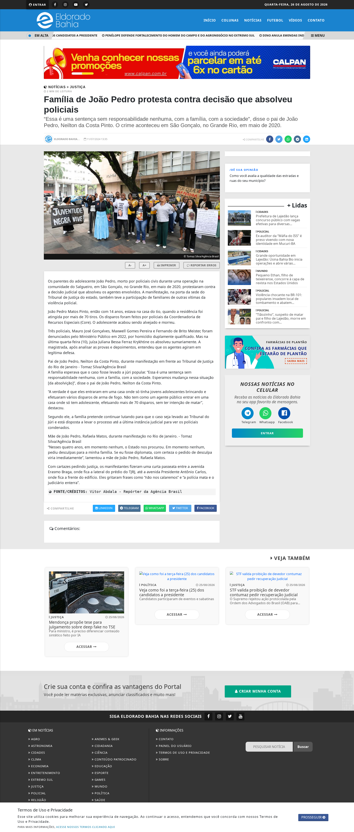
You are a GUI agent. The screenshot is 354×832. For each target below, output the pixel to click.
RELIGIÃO (38, 800)
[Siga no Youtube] (76, 4)
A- (130, 265)
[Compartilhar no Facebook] (269, 139)
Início (210, 20)
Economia (39, 766)
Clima (35, 759)
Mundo (100, 786)
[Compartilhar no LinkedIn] (306, 139)
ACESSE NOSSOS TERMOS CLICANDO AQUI (85, 827)
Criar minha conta (259, 691)
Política (101, 793)
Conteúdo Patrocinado (115, 759)
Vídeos (295, 20)
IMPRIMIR (168, 265)
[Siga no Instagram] (65, 4)
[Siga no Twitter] (86, 4)
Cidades (37, 752)
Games (100, 780)
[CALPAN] (177, 62)
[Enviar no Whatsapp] (288, 139)
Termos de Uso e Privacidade (184, 752)
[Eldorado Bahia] (62, 20)
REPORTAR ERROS (203, 265)
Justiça (37, 786)
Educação (103, 766)
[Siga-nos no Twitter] (230, 716)
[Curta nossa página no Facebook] (208, 716)
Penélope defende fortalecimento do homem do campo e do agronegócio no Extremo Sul (171, 35)
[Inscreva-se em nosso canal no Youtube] (240, 716)
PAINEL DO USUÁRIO (175, 746)
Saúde (99, 800)
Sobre (163, 759)
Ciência (101, 752)
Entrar (39, 5)
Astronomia (41, 746)
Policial (38, 793)
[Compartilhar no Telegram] (297, 139)
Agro (35, 739)
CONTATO (166, 739)
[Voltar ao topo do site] (348, 499)
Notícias (253, 20)
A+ (144, 265)
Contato (316, 20)
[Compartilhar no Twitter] (279, 139)
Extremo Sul (41, 780)
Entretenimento (45, 773)
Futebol (275, 20)
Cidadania (103, 746)
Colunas (230, 20)
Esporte (101, 773)
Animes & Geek (106, 739)
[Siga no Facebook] (55, 4)
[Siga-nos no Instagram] (219, 716)
